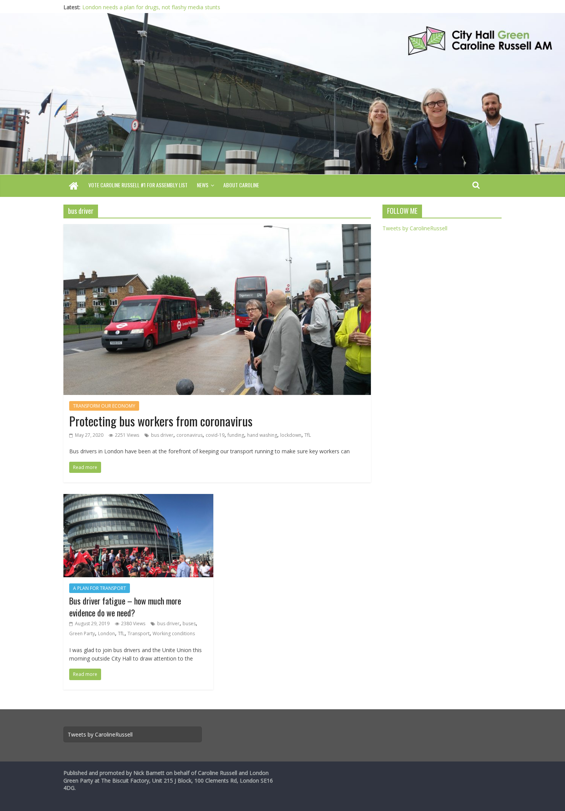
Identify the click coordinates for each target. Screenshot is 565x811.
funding (236, 435)
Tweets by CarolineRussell (414, 228)
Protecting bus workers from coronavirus (161, 421)
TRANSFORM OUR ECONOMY (104, 406)
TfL (307, 435)
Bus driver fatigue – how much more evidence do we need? (125, 607)
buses (189, 623)
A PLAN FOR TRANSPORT (99, 588)
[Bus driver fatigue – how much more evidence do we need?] (138, 498)
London (106, 633)
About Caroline (241, 185)
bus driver (162, 435)
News (202, 185)
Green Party (82, 633)
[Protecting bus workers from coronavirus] (217, 229)
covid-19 (215, 435)
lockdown (290, 435)
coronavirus (189, 435)
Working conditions (174, 633)
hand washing (262, 435)
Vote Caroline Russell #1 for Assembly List (138, 185)
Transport (139, 633)
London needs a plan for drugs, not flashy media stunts (151, 7)
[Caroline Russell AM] (73, 186)
